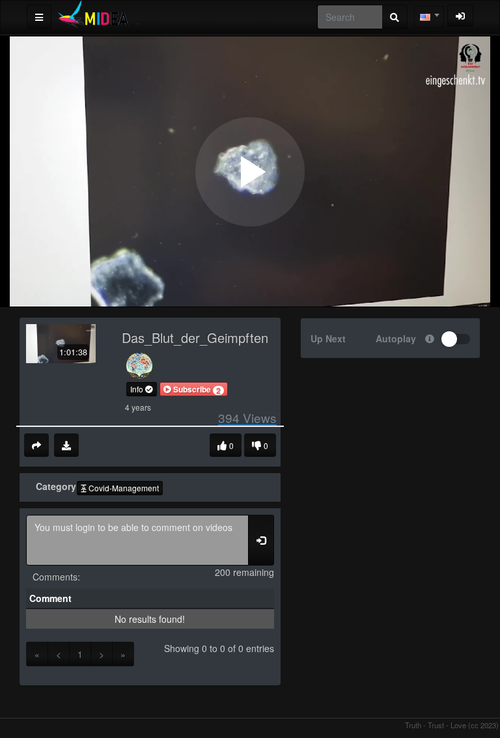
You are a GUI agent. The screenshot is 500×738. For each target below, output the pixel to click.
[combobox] (429, 17)
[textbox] (429, 17)
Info (137, 388)
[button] (194, 389)
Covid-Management (123, 487)
